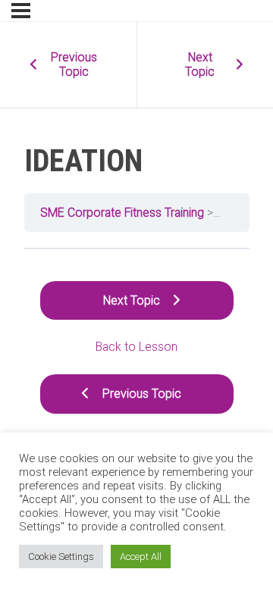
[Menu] (21, 10)
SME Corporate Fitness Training (122, 212)
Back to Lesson (136, 346)
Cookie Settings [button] (61, 556)
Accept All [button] (141, 556)
